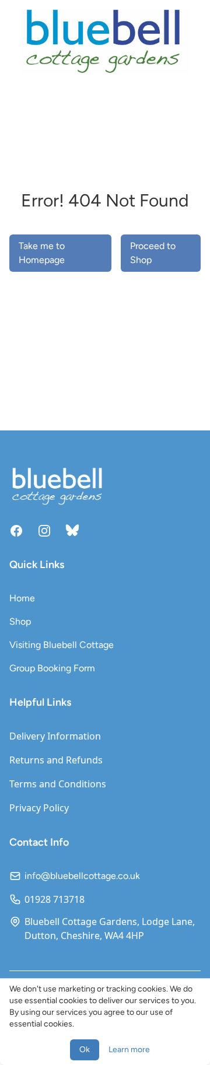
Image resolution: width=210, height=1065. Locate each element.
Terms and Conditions (57, 783)
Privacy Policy (39, 807)
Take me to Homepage (42, 252)
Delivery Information (55, 736)
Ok (84, 1050)
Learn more (129, 1050)
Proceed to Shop (153, 252)
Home (22, 598)
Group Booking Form (52, 668)
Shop (20, 621)
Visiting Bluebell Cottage (61, 644)
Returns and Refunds (56, 760)
